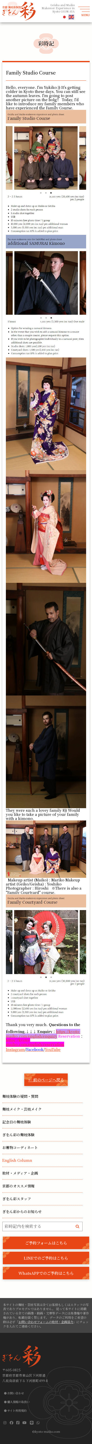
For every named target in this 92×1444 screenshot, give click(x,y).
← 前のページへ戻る (46, 1079)
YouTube (53, 1049)
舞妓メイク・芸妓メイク (22, 1109)
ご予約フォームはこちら (46, 1243)
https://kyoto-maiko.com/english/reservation (35, 1042)
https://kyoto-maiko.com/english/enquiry (43, 1034)
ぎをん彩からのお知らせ (22, 1211)
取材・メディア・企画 (20, 1173)
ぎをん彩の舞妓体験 (18, 1134)
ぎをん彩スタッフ (16, 1198)
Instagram (15, 1049)
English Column (17, 1160)
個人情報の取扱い (18, 1402)
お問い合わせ (15, 1393)
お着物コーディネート (20, 1147)
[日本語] (65, 16)
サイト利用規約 (17, 1410)
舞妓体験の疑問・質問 (20, 1096)
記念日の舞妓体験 (16, 1121)
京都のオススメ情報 (18, 1185)
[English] (71, 16)
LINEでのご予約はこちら (46, 1258)
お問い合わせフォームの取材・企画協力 (45, 1322)
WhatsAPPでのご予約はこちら (46, 1273)
